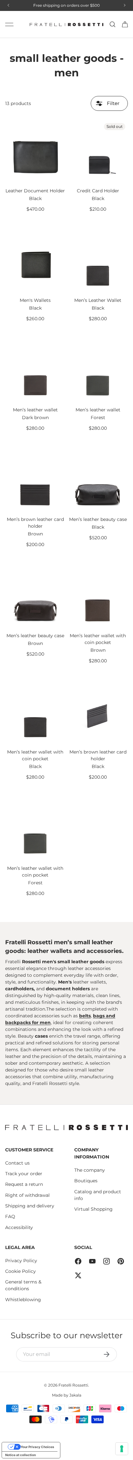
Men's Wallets (35, 300)
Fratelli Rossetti (73, 1385)
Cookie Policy (20, 1271)
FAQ (10, 1216)
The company (89, 1170)
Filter (112, 103)
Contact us (17, 1163)
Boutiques (85, 1181)
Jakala (75, 1395)
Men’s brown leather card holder (35, 522)
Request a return (24, 1184)
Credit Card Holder (98, 191)
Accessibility (19, 1227)
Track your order (23, 1174)
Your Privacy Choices (37, 1447)
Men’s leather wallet (35, 410)
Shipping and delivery (29, 1206)
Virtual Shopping (93, 1209)
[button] (125, 24)
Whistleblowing (23, 1299)
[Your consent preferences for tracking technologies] (122, 1449)
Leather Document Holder (35, 191)
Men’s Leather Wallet (97, 300)
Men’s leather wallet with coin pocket (98, 639)
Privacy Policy (21, 1260)
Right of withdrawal (27, 1195)
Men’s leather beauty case (98, 519)
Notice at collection (20, 1455)
